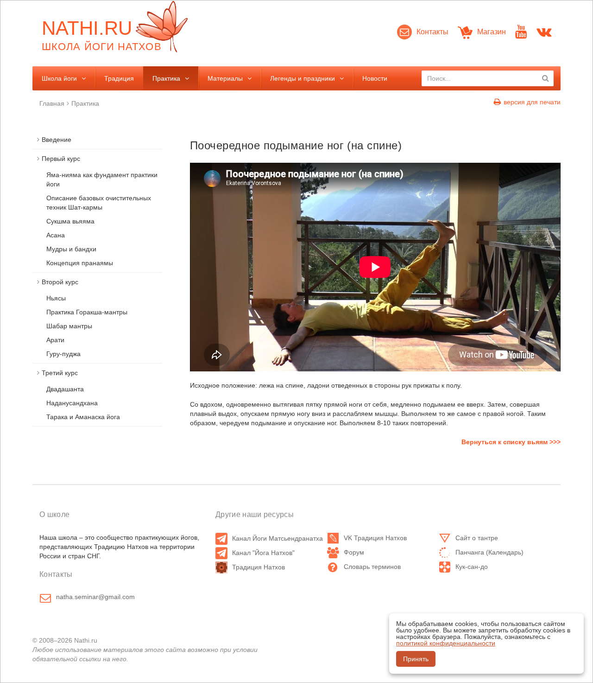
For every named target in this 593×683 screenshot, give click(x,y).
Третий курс (60, 373)
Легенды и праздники (302, 78)
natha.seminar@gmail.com (95, 596)
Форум (354, 552)
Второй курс (60, 282)
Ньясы (56, 298)
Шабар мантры (69, 326)
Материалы (225, 78)
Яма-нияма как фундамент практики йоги (102, 179)
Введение (56, 139)
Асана (55, 235)
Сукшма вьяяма (70, 221)
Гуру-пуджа (63, 353)
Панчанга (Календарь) (489, 552)
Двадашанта (65, 389)
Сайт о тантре (476, 538)
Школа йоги (59, 78)
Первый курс (61, 158)
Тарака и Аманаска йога (83, 417)
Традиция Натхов (258, 567)
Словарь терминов (372, 566)
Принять (416, 659)
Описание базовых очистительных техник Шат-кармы (98, 202)
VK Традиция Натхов (375, 538)
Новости (374, 78)
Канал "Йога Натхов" (263, 552)
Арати (55, 340)
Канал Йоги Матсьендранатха (277, 538)
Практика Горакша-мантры (86, 312)
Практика (166, 78)
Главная (51, 103)
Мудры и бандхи (71, 249)
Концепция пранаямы (79, 263)
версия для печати (532, 102)
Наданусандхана (72, 403)
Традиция (119, 78)
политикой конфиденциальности (445, 643)
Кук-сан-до (471, 566)
